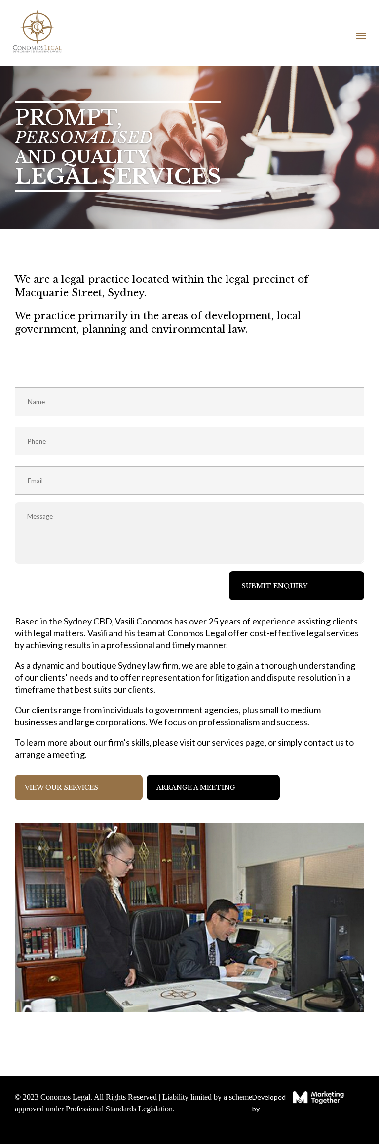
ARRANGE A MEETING (195, 787)
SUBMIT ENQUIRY (274, 586)
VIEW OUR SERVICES (61, 787)
